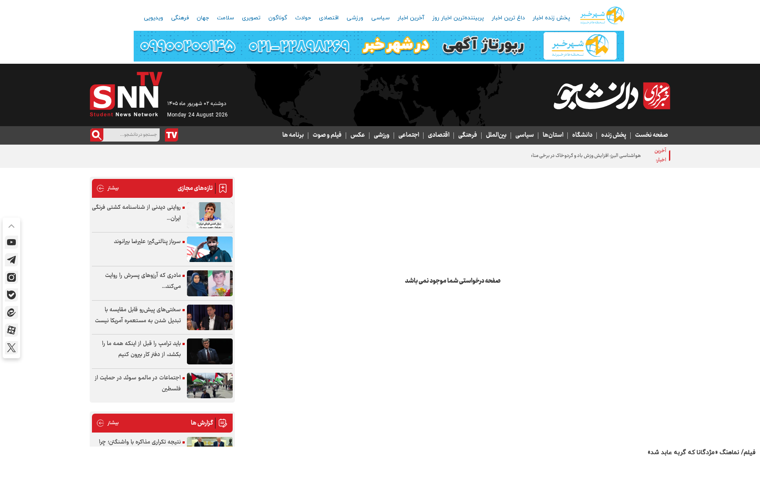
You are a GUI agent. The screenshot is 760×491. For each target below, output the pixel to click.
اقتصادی (329, 18)
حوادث (303, 18)
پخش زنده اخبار (551, 18)
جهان (203, 18)
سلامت (225, 18)
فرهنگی (180, 18)
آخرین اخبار (411, 18)
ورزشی (355, 18)
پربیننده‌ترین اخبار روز (458, 18)
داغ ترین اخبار (508, 18)
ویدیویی (153, 18)
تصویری (251, 18)
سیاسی (380, 18)
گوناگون (277, 18)
